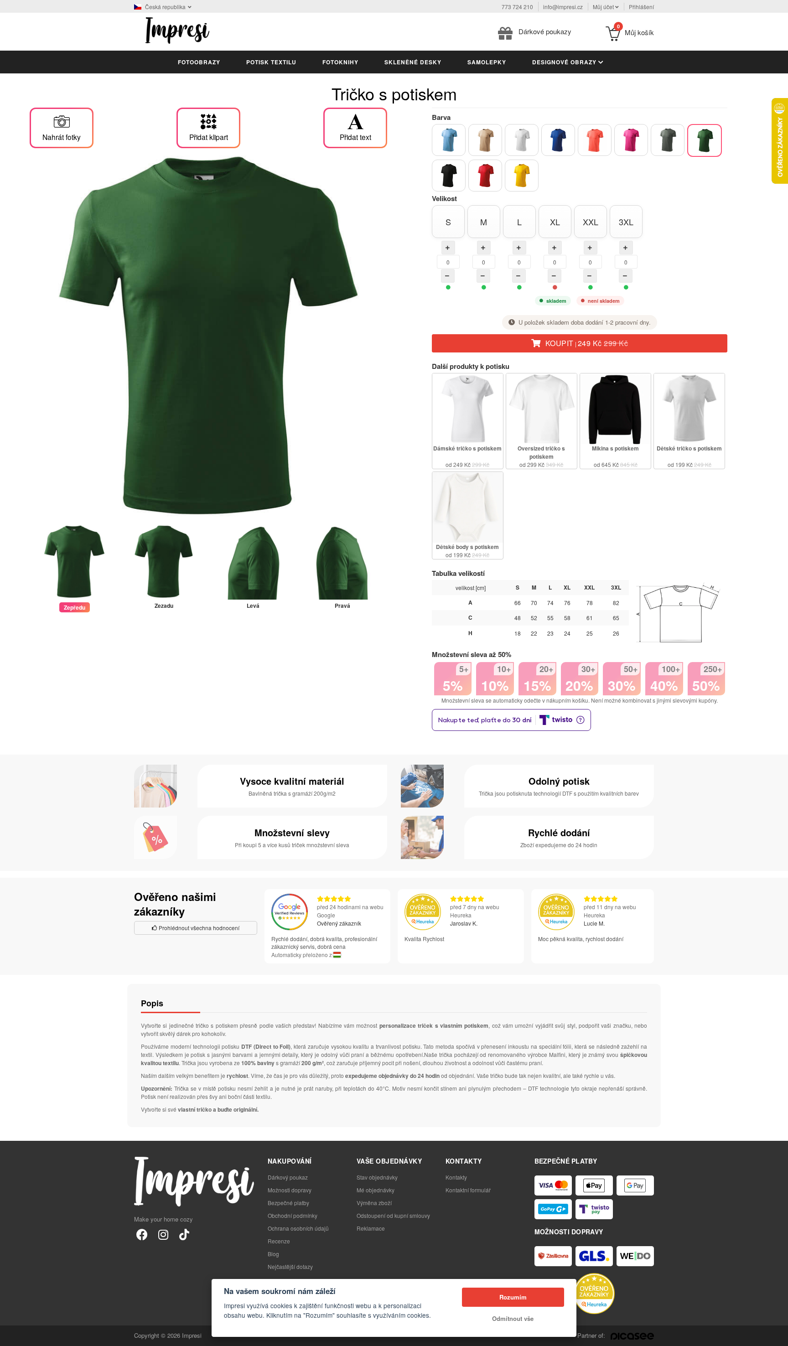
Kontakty (456, 1177)
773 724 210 (517, 6)
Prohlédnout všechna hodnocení (198, 928)
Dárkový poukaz (288, 1177)
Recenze (279, 1241)
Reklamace (371, 1228)
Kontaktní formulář (468, 1190)
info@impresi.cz (563, 6)
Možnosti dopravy (289, 1190)
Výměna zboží (374, 1202)
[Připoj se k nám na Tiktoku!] (184, 1234)
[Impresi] (177, 29)
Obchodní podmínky (292, 1215)
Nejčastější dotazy (290, 1266)
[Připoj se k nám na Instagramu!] (163, 1234)
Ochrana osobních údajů (298, 1228)
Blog (273, 1254)
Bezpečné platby (288, 1202)
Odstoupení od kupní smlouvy (393, 1215)
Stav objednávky (377, 1177)
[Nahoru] (776, 1334)
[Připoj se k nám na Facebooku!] (142, 1234)
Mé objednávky (375, 1190)
